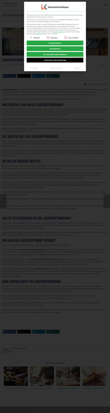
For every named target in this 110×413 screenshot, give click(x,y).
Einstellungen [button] (39, 34)
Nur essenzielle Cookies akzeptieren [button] (55, 54)
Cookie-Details (34, 68)
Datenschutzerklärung (58, 32)
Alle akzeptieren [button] (55, 49)
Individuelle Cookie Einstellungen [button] (55, 60)
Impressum (77, 68)
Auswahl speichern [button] (55, 43)
